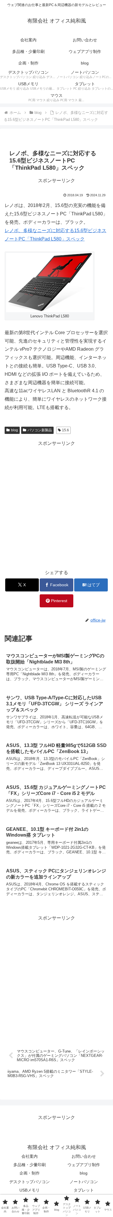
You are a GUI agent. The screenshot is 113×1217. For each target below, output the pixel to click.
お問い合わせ (84, 1156)
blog (14, 430)
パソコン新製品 (40, 430)
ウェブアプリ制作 (84, 1164)
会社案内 (29, 1156)
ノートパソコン (84, 1181)
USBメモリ (29, 1190)
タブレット (84, 1190)
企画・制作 (29, 1173)
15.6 (65, 430)
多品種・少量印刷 (29, 1164)
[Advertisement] (56, 503)
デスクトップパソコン (29, 1181)
